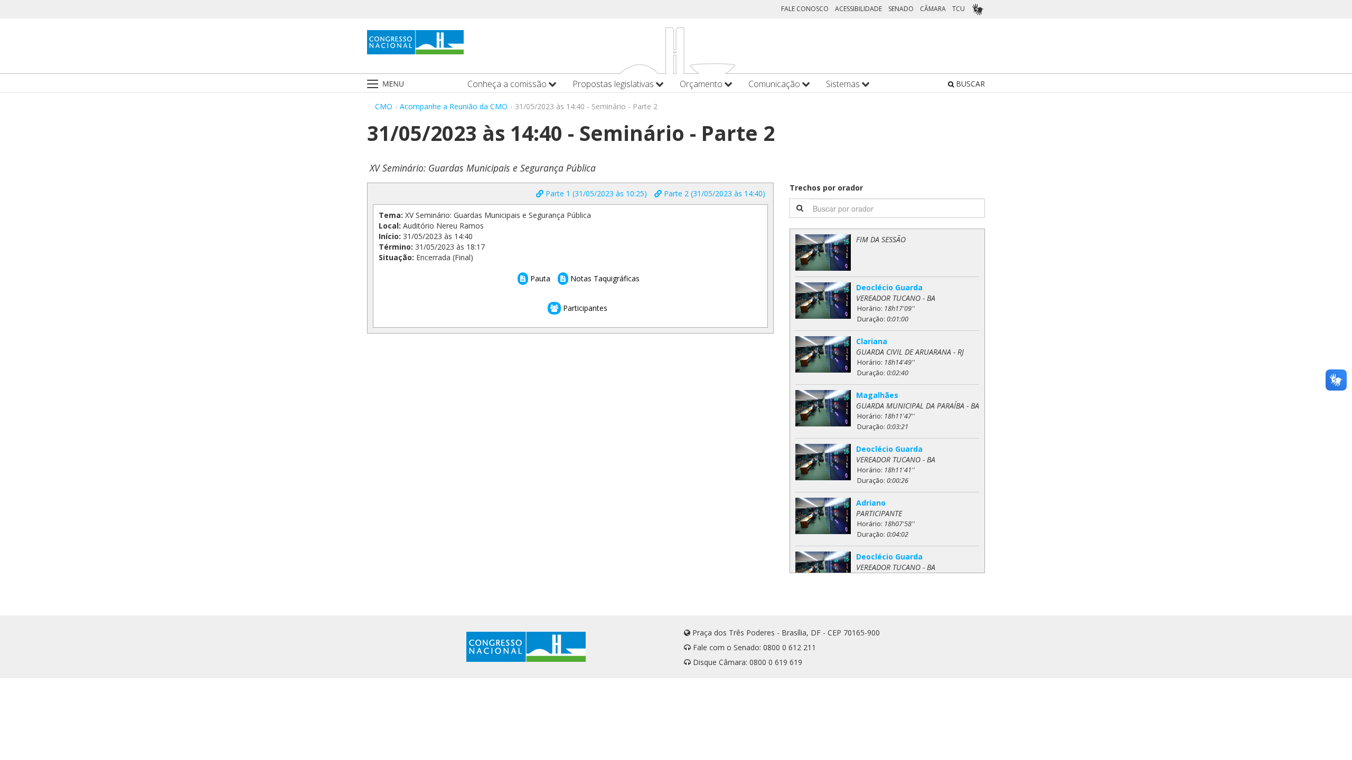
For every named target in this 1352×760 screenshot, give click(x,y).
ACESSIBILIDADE (858, 8)
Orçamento (702, 84)
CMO (383, 106)
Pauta (539, 278)
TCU (958, 8)
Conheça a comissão (508, 84)
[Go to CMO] (415, 42)
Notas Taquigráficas (604, 278)
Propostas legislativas (614, 84)
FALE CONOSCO (805, 8)
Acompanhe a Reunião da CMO (454, 106)
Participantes (584, 308)
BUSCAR (969, 84)
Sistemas (844, 84)
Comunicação (775, 84)
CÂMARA (933, 8)
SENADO (901, 8)
